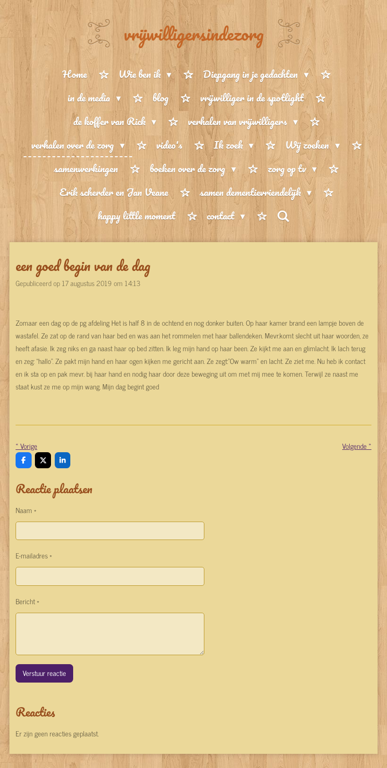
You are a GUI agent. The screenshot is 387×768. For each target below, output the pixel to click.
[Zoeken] (283, 216)
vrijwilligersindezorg (194, 33)
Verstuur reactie (44, 673)
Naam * (26, 510)
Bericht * (27, 601)
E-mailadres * (34, 555)
